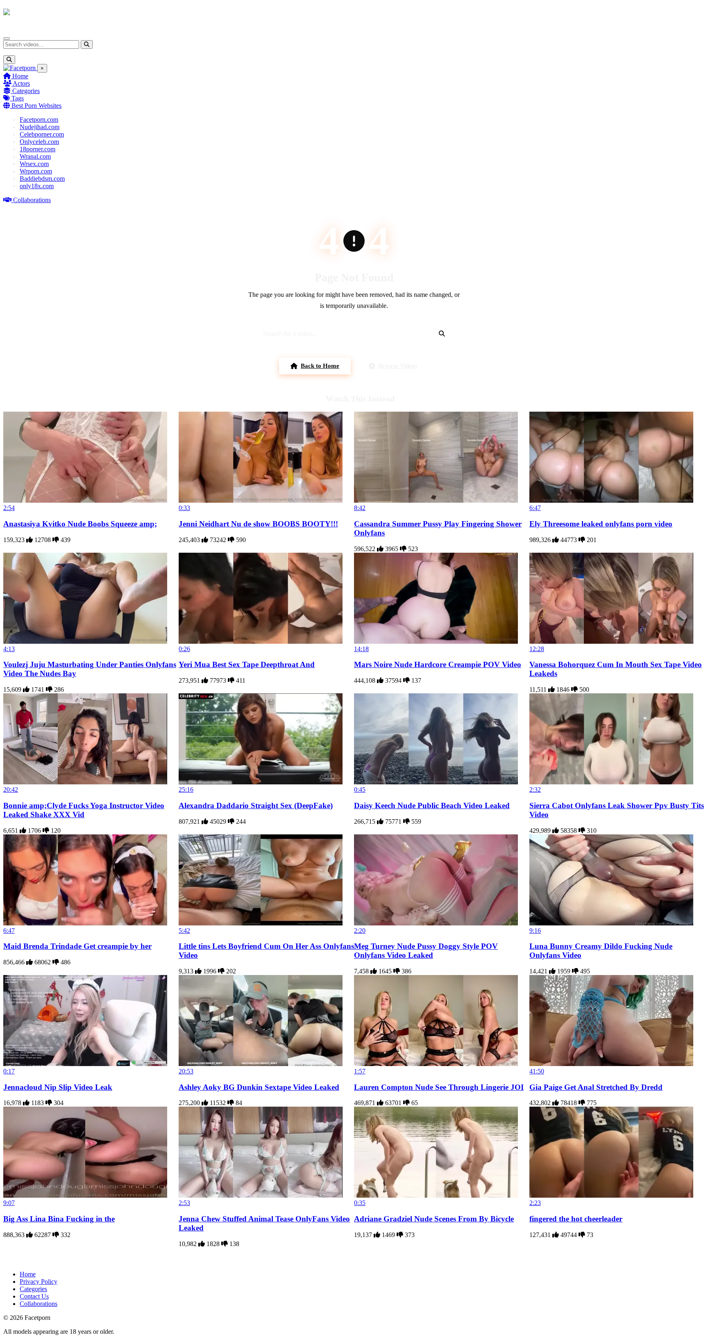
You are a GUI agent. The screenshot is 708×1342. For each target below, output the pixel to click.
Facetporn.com (39, 119)
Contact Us (34, 1296)
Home (19, 76)
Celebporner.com (42, 134)
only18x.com (37, 185)
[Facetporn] (35, 16)
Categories (25, 90)
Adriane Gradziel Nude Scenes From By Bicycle (434, 1218)
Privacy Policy (38, 1281)
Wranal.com (35, 156)
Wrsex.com (34, 163)
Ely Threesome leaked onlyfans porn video (600, 523)
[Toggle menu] (6, 38)
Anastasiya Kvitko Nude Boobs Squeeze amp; (80, 523)
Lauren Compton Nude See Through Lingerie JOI (439, 1087)
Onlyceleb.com (39, 141)
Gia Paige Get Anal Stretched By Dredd (596, 1087)
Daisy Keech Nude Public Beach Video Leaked (432, 805)
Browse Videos (398, 365)
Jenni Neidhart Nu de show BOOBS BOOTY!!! (258, 523)
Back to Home (320, 365)
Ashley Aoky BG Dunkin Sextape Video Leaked (259, 1087)
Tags (17, 98)
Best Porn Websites (35, 105)
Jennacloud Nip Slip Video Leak (57, 1087)
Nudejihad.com (39, 126)
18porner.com (37, 149)
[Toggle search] (9, 59)
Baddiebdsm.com (42, 178)
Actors (20, 83)
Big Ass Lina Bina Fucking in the (59, 1218)
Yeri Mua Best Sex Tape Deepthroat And (247, 664)
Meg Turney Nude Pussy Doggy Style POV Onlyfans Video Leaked (426, 950)
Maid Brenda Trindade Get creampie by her (77, 946)
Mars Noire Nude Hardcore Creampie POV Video (437, 664)
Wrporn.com (36, 171)
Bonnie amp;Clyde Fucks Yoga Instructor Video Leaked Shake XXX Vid (83, 810)
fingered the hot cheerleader (575, 1218)
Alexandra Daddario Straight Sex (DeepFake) (256, 805)
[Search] (87, 44)
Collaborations (31, 199)
